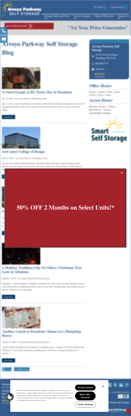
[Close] (103, 386)
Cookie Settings (85, 404)
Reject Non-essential (85, 396)
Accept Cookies (85, 387)
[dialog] (65, 208)
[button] (10, 397)
